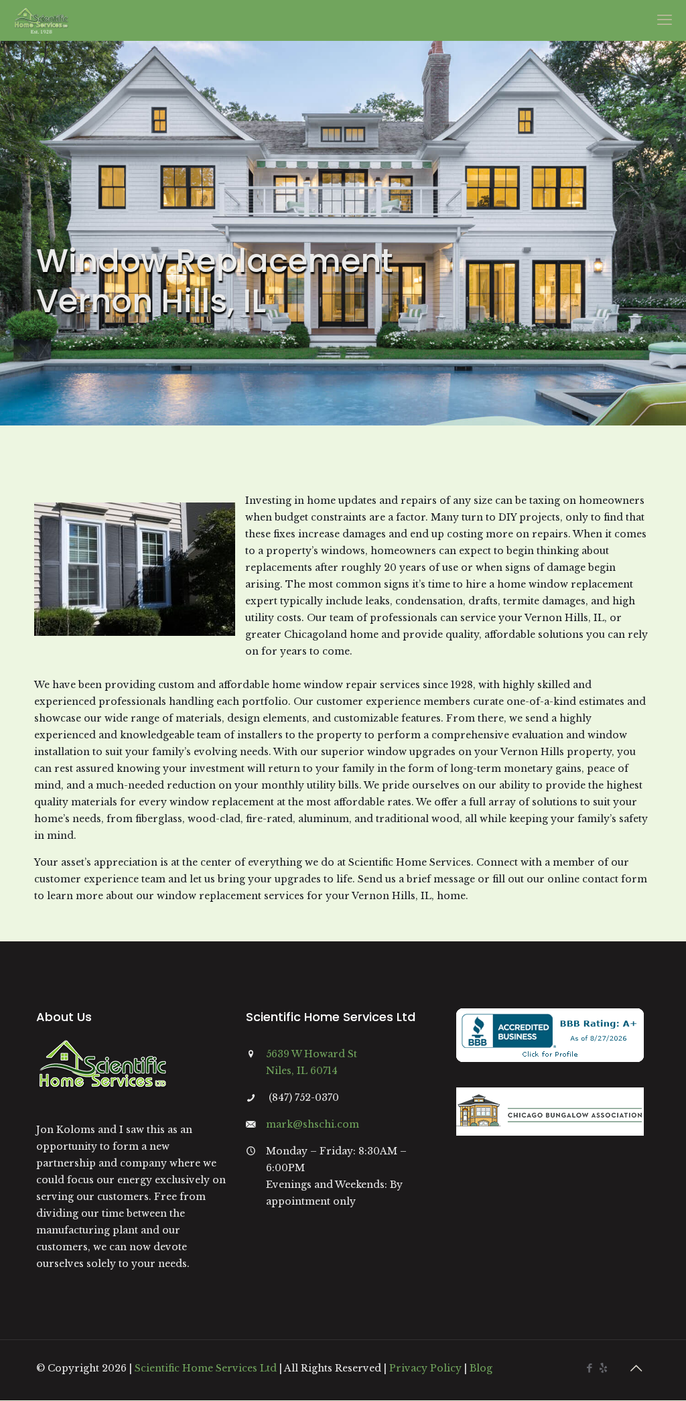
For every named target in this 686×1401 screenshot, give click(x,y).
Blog (481, 1368)
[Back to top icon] (636, 1368)
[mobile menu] (664, 20)
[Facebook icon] (589, 1367)
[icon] (603, 1367)
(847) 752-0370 (304, 1097)
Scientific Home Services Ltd (206, 1368)
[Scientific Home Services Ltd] (41, 20)
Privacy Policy (425, 1368)
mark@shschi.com (312, 1124)
